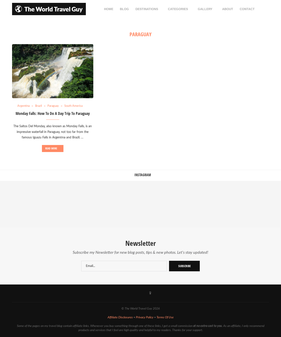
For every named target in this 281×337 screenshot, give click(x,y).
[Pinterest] (140, 293)
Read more (51, 148)
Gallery (205, 9)
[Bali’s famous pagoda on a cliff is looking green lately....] (163, 204)
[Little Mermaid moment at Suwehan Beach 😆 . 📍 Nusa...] (70, 204)
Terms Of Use (165, 317)
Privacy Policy (144, 317)
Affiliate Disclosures (120, 317)
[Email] (160, 293)
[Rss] (170, 293)
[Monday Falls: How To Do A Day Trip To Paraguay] (52, 71)
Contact (247, 9)
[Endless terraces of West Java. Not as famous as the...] (257, 204)
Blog (124, 9)
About (227, 9)
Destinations (146, 9)
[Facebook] (111, 293)
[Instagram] (121, 293)
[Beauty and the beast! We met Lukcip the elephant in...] (117, 204)
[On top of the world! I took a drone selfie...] (210, 204)
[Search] (267, 9)
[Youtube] (131, 293)
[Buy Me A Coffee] (150, 293)
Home (108, 9)
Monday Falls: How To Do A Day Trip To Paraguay (53, 113)
